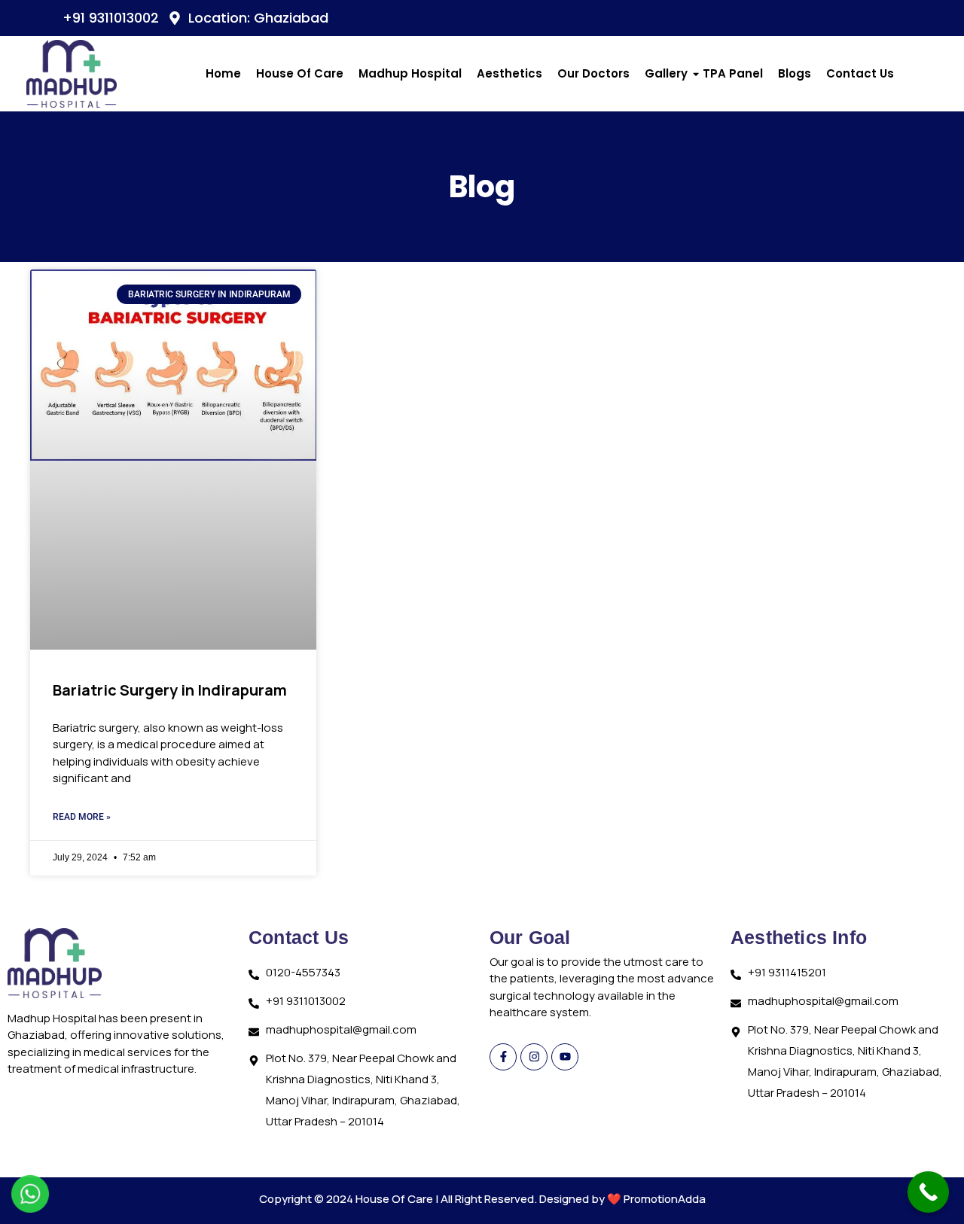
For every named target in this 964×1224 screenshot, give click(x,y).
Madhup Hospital (410, 73)
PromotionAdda (665, 1199)
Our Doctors (593, 73)
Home (223, 73)
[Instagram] (906, 18)
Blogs (794, 73)
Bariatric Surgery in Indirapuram (170, 690)
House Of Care (299, 73)
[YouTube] (876, 18)
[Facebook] (846, 18)
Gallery (666, 73)
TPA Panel (733, 73)
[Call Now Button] (928, 1192)
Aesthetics (509, 73)
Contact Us (860, 73)
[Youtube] (564, 1056)
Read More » (82, 816)
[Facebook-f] (503, 1056)
